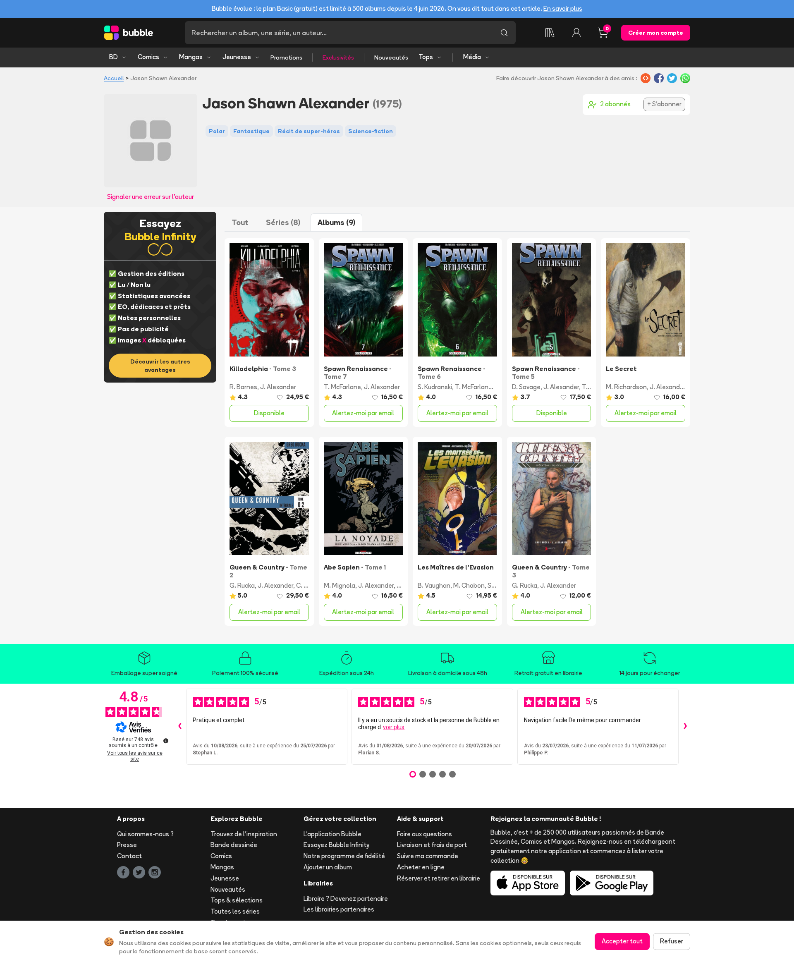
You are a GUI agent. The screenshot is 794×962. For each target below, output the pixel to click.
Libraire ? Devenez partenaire (346, 898)
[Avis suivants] (685, 726)
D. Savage (526, 387)
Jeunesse (236, 57)
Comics (148, 57)
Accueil (114, 78)
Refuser (671, 941)
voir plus (393, 727)
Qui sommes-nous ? (145, 834)
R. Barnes (243, 387)
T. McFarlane (342, 387)
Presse (127, 845)
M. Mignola (339, 585)
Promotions (286, 57)
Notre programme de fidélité (344, 856)
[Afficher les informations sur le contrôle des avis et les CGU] (166, 740)
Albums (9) (336, 222)
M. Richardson (626, 387)
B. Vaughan (434, 585)
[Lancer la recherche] (504, 32)
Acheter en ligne (421, 867)
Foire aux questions (424, 834)
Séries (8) (283, 222)
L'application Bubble (332, 834)
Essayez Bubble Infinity (336, 845)
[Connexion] (576, 32)
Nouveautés (391, 57)
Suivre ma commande (427, 856)
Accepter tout (622, 941)
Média (472, 57)
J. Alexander (278, 387)
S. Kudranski (435, 387)
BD (113, 57)
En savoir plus (562, 8)
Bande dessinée (233, 845)
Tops (426, 57)
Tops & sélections (236, 900)
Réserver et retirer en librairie (438, 878)
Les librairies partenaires (339, 909)
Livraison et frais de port (432, 845)
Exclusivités (338, 57)
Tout (240, 222)
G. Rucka (242, 585)
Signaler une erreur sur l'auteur (150, 197)
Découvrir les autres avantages (160, 365)
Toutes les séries (235, 911)
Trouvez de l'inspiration (243, 834)
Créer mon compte (655, 32)
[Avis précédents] (179, 726)
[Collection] (550, 32)
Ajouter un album (328, 867)
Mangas (191, 57)
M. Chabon (469, 585)
